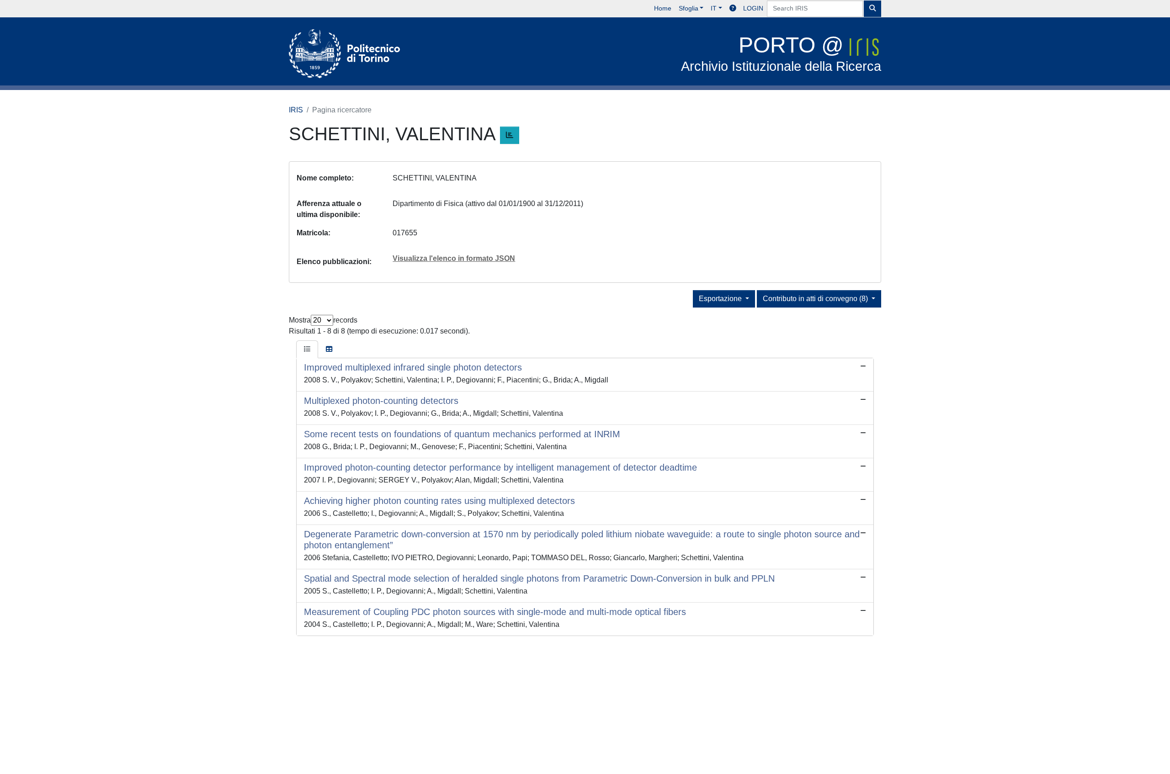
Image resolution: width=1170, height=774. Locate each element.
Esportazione (721, 298)
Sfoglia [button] (688, 8)
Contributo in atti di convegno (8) (816, 298)
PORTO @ (781, 53)
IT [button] (714, 8)
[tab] (307, 349)
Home (662, 8)
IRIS (296, 110)
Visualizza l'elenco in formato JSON (454, 258)
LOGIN (753, 8)
